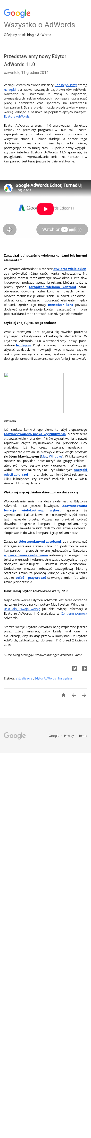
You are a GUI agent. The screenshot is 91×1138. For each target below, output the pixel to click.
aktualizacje (24, 678)
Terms (83, 736)
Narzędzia (65, 678)
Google (54, 736)
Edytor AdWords (45, 678)
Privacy (69, 736)
